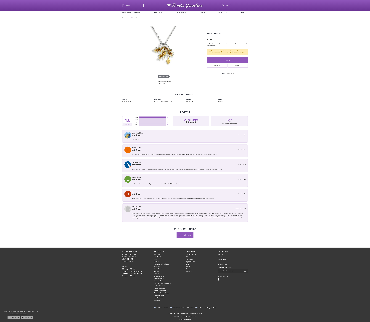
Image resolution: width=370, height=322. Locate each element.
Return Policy (222, 259)
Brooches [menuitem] (157, 300)
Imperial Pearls (190, 262)
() (167, 117)
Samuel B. (189, 271)
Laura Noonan (137, 177)
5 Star (136, 117)
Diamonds (158, 12)
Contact (244, 12)
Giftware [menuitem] (156, 274)
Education (221, 257)
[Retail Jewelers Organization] (205, 308)
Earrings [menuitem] (156, 262)
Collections (180, 12)
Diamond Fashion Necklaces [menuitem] (162, 283)
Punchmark (188, 319)
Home (123, 17)
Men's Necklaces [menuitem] (159, 281)
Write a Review (185, 235)
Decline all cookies (13, 317)
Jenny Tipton (136, 192)
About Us (220, 254)
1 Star (136, 125)
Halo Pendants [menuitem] (158, 298)
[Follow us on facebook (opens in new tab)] (218, 279)
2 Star (136, 123)
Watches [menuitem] (156, 271)
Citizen (188, 257)
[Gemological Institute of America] (181, 308)
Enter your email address (225, 267)
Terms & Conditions (182, 313)
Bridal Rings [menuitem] (157, 254)
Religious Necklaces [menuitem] (160, 290)
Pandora (188, 269)
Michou (188, 266)
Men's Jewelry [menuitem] (158, 269)
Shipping (217, 65)
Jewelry (202, 12)
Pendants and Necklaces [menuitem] (161, 264)
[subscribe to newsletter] (245, 271)
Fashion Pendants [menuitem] (159, 286)
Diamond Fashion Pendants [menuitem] (162, 293)
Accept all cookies (26, 317)
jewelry (128, 17)
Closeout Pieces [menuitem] (159, 276)
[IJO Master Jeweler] (161, 308)
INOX (187, 264)
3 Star (136, 121)
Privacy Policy (171, 313)
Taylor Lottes (137, 148)
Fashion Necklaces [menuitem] (159, 288)
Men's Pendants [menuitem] (159, 278)
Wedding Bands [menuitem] (159, 257)
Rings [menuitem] (155, 259)
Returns (237, 65)
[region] (164, 50)
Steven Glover (137, 207)
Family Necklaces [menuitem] (159, 295)
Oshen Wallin (136, 162)
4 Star (136, 119)
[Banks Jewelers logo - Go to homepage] (185, 5)
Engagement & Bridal (131, 12)
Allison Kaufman (191, 254)
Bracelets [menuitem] (157, 266)
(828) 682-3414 (164, 84)
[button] (223, 5)
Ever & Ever (189, 259)
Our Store (223, 12)
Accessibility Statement (196, 313)
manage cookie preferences (18, 313)
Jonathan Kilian (137, 133)
